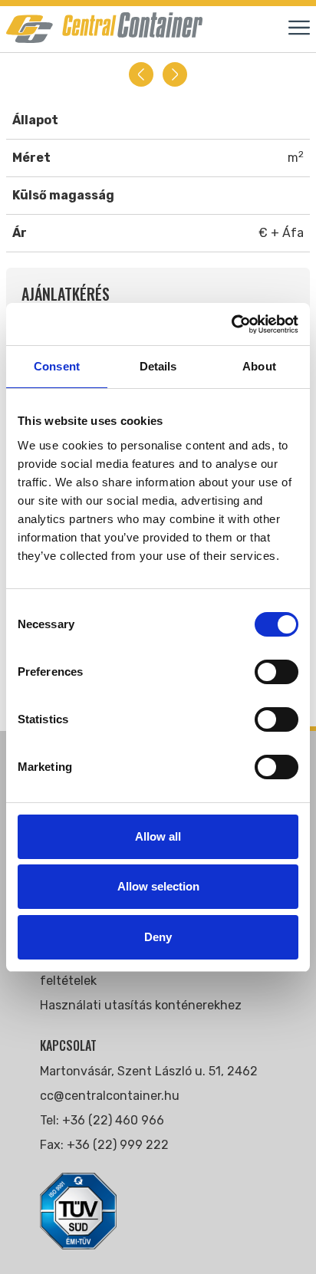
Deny (158, 936)
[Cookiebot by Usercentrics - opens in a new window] (231, 324)
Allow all (158, 836)
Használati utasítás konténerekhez (141, 1005)
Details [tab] (158, 366)
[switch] (276, 672)
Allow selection (158, 886)
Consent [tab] (57, 366)
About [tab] (259, 366)
